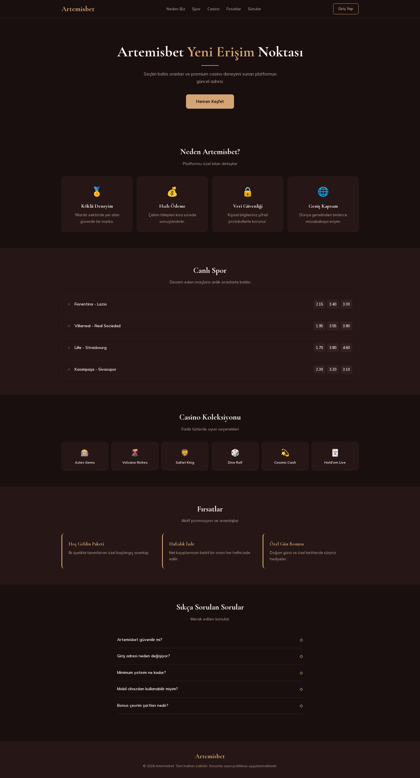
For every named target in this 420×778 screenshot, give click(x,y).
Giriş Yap (345, 8)
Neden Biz (176, 8)
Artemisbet (78, 8)
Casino (213, 8)
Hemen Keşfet (210, 101)
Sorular (254, 8)
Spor (196, 8)
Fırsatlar (234, 8)
